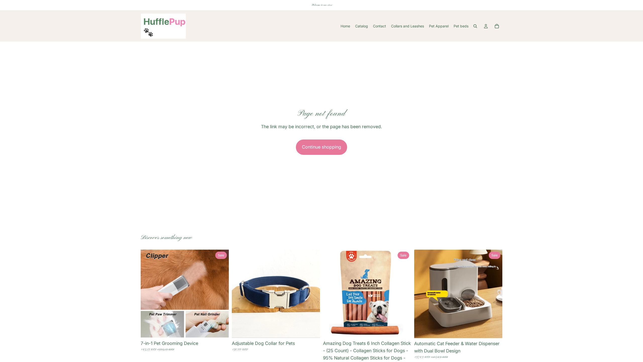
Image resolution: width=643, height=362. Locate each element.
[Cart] (496, 26)
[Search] (475, 26)
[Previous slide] (148, 293)
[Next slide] (221, 293)
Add (407, 330)
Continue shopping (321, 147)
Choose (225, 330)
